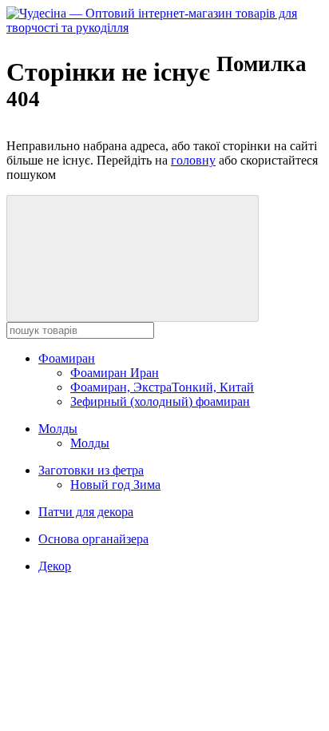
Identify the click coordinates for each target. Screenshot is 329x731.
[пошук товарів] (132, 258)
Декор (54, 566)
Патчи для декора (85, 511)
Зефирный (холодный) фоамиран (160, 401)
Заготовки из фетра (91, 470)
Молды (57, 428)
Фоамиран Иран (114, 372)
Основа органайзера (93, 539)
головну (193, 160)
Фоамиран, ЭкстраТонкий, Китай (162, 387)
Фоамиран (66, 358)
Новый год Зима (115, 484)
